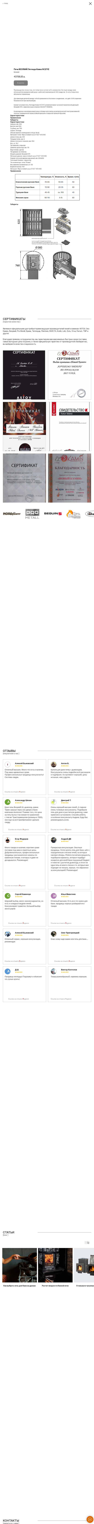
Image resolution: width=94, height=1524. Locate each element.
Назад (6, 3)
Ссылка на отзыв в (12, 792)
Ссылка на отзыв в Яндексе (61, 999)
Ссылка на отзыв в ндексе (15, 886)
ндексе (22, 792)
